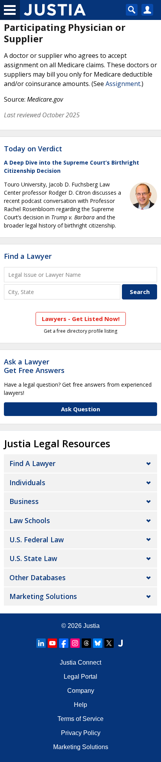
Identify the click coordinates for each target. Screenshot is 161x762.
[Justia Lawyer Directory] (120, 643)
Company (80, 690)
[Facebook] (63, 643)
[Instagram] (75, 643)
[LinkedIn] (41, 643)
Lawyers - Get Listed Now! (81, 319)
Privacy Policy (80, 733)
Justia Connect (80, 662)
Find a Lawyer (28, 256)
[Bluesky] (97, 643)
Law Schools (29, 520)
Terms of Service (80, 718)
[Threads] (86, 643)
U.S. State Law (33, 558)
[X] (109, 643)
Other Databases (37, 577)
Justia (91, 625)
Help (80, 704)
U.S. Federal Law (36, 539)
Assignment (123, 83)
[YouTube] (52, 643)
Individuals (27, 482)
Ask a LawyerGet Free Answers (34, 366)
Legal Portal (80, 676)
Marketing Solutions (43, 596)
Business (24, 501)
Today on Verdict (33, 148)
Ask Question (80, 409)
